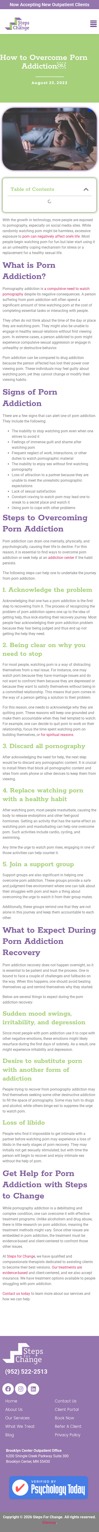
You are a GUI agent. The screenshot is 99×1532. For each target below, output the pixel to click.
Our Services (17, 1418)
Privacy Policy (67, 1435)
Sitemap (49, 1522)
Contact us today (16, 1293)
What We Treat (20, 1426)
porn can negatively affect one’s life (51, 236)
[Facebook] (8, 1389)
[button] (84, 24)
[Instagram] (20, 1389)
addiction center (61, 557)
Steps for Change (21, 1256)
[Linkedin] (33, 1389)
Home (11, 1401)
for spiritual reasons (56, 735)
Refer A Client (68, 1426)
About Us (14, 1409)
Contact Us (65, 1401)
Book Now (64, 1418)
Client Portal (67, 1409)
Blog (9, 1435)
